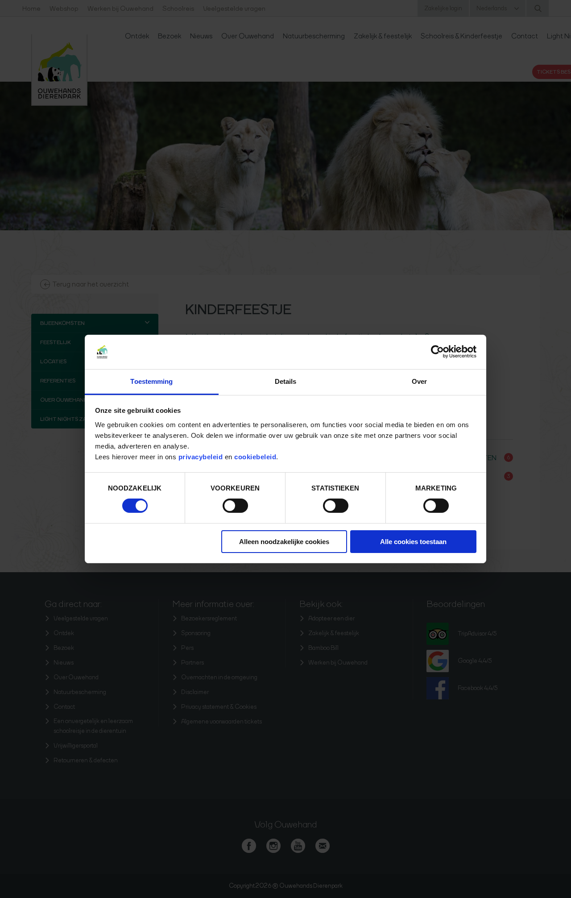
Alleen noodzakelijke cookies (284, 541)
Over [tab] (419, 381)
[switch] (235, 506)
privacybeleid (201, 457)
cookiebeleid (255, 457)
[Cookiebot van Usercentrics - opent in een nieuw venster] (437, 351)
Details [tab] (286, 381)
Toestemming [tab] (151, 381)
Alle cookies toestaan (413, 541)
